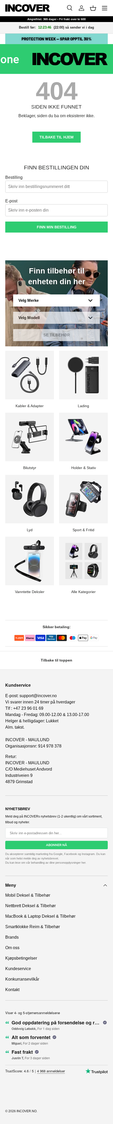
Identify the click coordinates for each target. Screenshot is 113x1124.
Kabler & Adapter (30, 406)
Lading (83, 406)
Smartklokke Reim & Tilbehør (32, 926)
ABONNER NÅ (56, 845)
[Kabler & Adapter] (30, 375)
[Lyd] (30, 499)
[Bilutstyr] (30, 437)
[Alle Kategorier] (83, 561)
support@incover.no (38, 695)
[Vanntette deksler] (30, 561)
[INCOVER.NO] (27, 8)
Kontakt (12, 989)
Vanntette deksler (29, 592)
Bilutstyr (29, 468)
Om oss (12, 947)
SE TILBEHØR (56, 335)
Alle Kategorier (83, 592)
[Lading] (83, 375)
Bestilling (14, 177)
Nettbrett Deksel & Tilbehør (30, 905)
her (83, 862)
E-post (11, 201)
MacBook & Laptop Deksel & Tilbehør (40, 916)
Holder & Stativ (83, 468)
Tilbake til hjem (56, 137)
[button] (93, 8)
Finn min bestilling (56, 227)
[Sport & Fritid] (83, 499)
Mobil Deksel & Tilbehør (27, 895)
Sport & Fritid (83, 530)
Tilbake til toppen (56, 660)
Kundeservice (18, 968)
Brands (12, 937)
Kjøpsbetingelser (21, 958)
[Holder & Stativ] (83, 437)
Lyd (30, 530)
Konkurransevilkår (22, 979)
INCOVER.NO (27, 1111)
